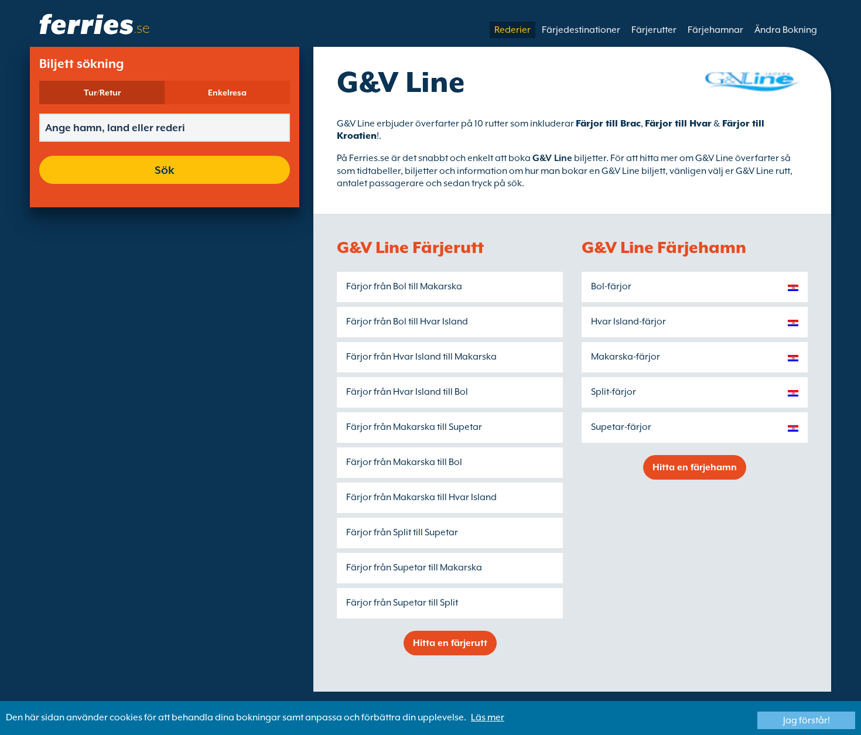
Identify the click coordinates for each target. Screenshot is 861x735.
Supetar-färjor (621, 427)
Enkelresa (227, 92)
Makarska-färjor (625, 356)
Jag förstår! (806, 720)
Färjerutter (653, 30)
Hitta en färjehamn (694, 467)
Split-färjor (613, 392)
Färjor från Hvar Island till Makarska (421, 356)
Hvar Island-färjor (628, 321)
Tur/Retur (102, 92)
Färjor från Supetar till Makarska (414, 567)
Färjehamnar (715, 30)
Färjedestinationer (581, 30)
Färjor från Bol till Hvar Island (407, 321)
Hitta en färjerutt (450, 643)
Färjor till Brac (608, 123)
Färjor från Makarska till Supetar (414, 427)
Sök (165, 169)
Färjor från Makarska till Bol (404, 462)
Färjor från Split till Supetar (402, 532)
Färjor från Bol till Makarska (404, 286)
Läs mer (487, 717)
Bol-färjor (611, 286)
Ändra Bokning (785, 30)
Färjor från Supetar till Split (402, 602)
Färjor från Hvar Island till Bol (407, 392)
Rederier (512, 30)
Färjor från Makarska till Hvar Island (421, 497)
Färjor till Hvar (678, 123)
